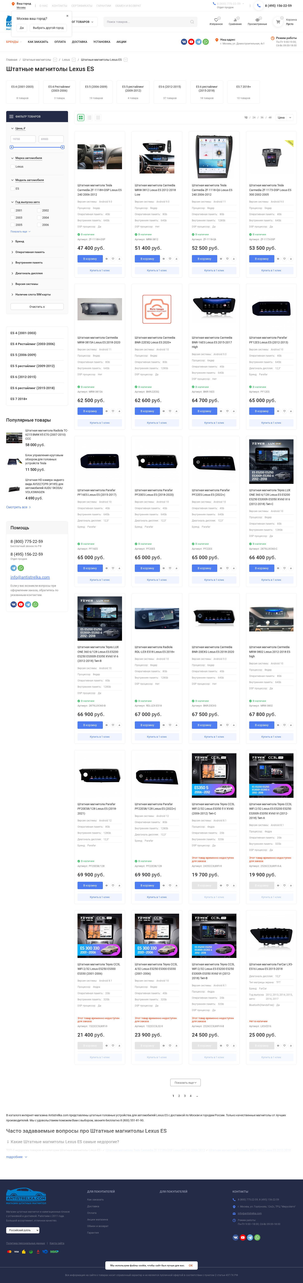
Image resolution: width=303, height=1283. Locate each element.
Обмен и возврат (97, 1226)
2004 (45, 217)
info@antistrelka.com (30, 577)
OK (191, 1265)
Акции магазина (97, 1219)
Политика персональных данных (25, 1243)
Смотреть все (16, 507)
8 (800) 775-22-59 (229, 3)
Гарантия (93, 1232)
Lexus (66, 59)
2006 (45, 224)
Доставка (93, 1206)
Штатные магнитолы (37, 59)
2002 (45, 210)
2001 (19, 210)
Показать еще (19, 231)
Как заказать (95, 1199)
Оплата (91, 1212)
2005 (19, 224)
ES (17, 188)
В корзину (90, 258)
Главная (11, 59)
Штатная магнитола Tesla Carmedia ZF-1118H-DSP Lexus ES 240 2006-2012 (155, 1150)
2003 (19, 217)
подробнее (14, 1157)
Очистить (36, 306)
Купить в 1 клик (100, 270)
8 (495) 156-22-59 (278, 6)
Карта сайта (57, 1243)
